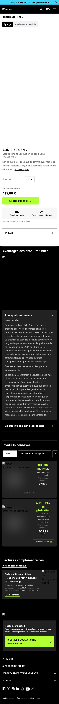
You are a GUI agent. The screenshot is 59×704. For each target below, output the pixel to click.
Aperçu (7, 24)
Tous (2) (10, 453)
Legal (39, 698)
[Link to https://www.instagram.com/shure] (13, 688)
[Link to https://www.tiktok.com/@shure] (32, 688)
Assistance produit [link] (25, 24)
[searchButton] (41, 9)
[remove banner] (56, 2)
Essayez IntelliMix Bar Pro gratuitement (29, 2)
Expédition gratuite (17, 215)
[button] (42, 534)
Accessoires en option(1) (35, 453)
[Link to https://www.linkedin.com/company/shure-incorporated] (17, 688)
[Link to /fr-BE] (9, 9)
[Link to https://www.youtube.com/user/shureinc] (27, 689)
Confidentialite (8, 698)
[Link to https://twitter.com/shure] (8, 688)
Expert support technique (42, 215)
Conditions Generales (25, 698)
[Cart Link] (47, 9)
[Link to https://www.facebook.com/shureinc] (3, 688)
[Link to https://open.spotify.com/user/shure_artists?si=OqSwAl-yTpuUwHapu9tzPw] (22, 689)
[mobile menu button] (55, 9)
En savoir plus (22, 169)
